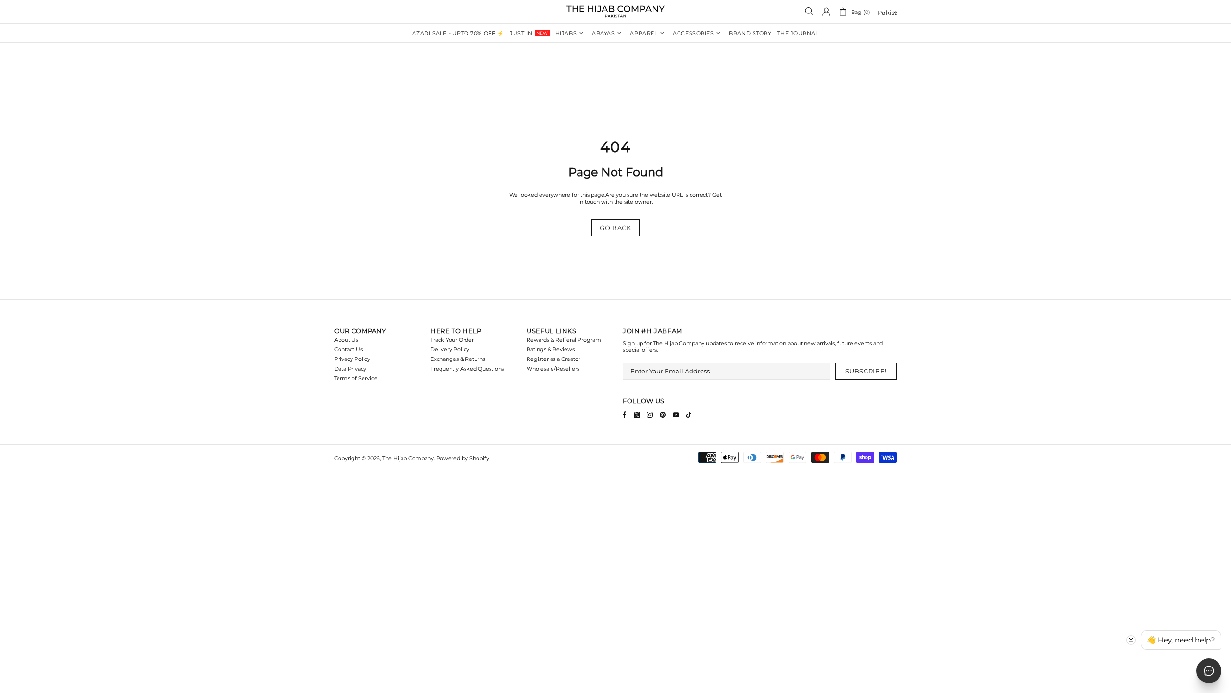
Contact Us (348, 349)
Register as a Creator (553, 359)
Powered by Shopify (462, 458)
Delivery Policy (449, 349)
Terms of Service (355, 378)
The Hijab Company (615, 11)
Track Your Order (452, 339)
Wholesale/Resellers (553, 368)
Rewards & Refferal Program (564, 339)
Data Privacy (350, 368)
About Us (346, 339)
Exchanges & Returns (457, 359)
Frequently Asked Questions (467, 368)
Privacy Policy (352, 359)
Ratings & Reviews (551, 349)
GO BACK (615, 227)
